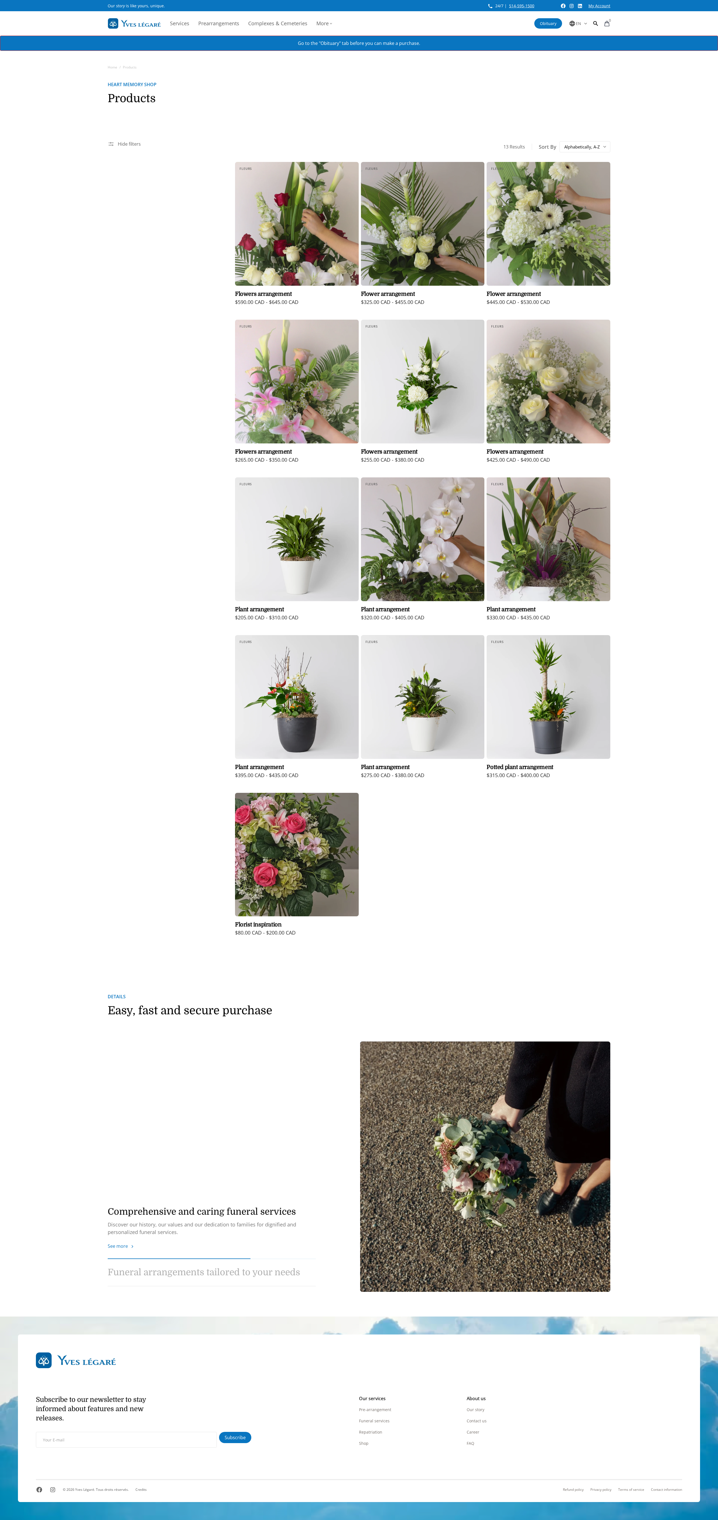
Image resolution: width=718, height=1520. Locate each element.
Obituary (548, 23)
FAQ (470, 1443)
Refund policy (573, 1489)
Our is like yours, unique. (136, 5)
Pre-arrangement (375, 1409)
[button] (595, 23)
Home (112, 67)
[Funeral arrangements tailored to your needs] (485, 1166)
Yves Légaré (84, 1489)
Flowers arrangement (263, 294)
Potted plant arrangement (520, 767)
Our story (475, 1409)
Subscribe (235, 1437)
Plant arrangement (259, 609)
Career (473, 1432)
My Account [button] (599, 5)
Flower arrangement (388, 294)
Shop (364, 1443)
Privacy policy (600, 1489)
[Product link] (297, 237)
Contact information (666, 1489)
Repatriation (370, 1432)
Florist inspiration (258, 924)
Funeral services (374, 1420)
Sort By (547, 146)
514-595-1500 (521, 5)
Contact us (477, 1420)
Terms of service (631, 1489)
